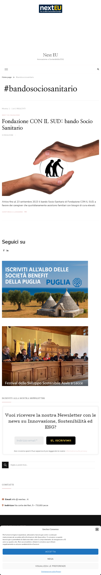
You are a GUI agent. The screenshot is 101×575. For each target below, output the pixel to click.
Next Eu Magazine (11, 115)
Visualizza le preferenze (50, 566)
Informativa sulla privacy (76, 451)
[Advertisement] (50, 33)
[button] (97, 529)
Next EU (50, 55)
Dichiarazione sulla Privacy (51, 572)
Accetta (50, 551)
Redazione (8, 135)
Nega (50, 559)
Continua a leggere (12, 212)
